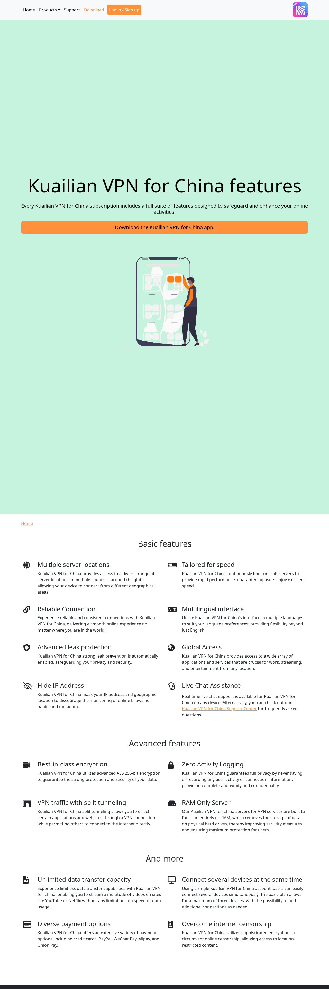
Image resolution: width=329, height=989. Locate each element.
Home (29, 10)
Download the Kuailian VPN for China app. (164, 227)
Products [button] (48, 10)
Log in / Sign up (124, 10)
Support (72, 10)
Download (94, 10)
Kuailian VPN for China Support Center (219, 708)
